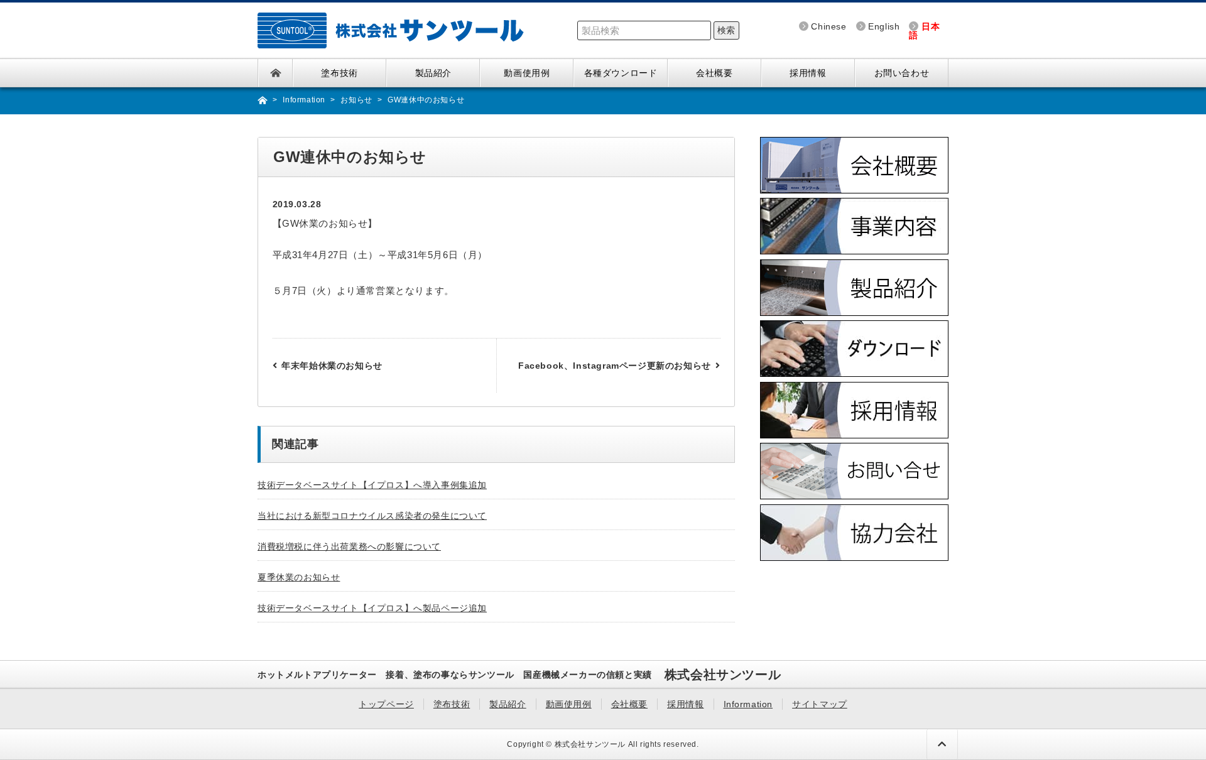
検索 (726, 30)
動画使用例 (527, 73)
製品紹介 (433, 73)
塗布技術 (339, 73)
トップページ (275, 73)
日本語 (924, 30)
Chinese (828, 26)
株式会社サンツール (590, 744)
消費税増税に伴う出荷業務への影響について (349, 546)
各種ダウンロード (621, 73)
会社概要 (714, 73)
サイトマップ (819, 704)
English (883, 26)
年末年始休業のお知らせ (332, 366)
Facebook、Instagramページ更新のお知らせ (614, 366)
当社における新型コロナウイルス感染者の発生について (372, 516)
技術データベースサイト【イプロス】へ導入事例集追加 (372, 485)
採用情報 (808, 73)
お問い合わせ (902, 73)
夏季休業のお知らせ (299, 577)
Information (748, 704)
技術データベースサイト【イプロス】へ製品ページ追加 (372, 608)
